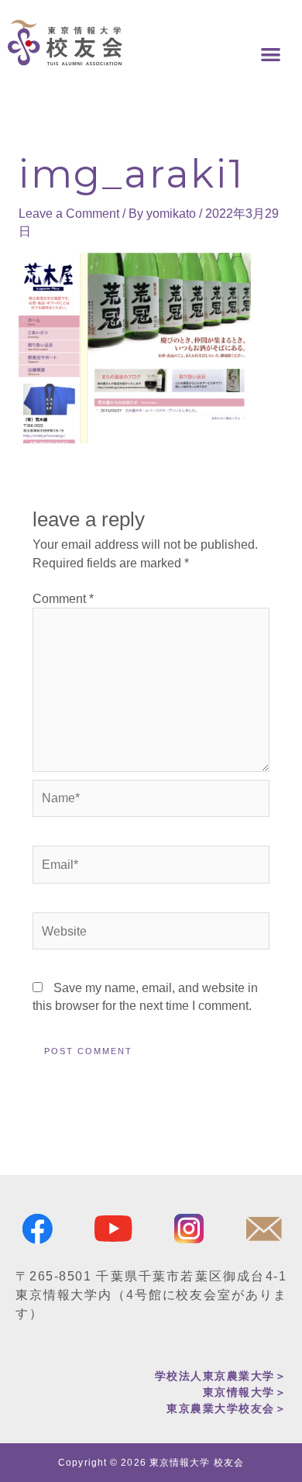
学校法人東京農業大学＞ (221, 1376)
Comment (63, 598)
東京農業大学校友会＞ (226, 1408)
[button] (271, 55)
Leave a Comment (69, 213)
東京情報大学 (239, 1392)
